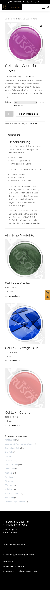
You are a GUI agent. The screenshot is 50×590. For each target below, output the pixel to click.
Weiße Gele (10, 468)
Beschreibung (13, 135)
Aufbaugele (10, 440)
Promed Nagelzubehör (15, 501)
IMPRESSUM (8, 561)
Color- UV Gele (11, 464)
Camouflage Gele (12, 448)
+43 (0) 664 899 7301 (15, 544)
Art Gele (8, 473)
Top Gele (9, 452)
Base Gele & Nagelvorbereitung (18, 444)
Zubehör (9, 489)
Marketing (9, 497)
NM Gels (8, 456)
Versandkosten (28, 76)
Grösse (8, 102)
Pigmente (9, 481)
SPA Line (8, 485)
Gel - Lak (17, 19)
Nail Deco (9, 477)
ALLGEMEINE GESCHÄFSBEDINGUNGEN (20, 571)
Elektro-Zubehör (12, 493)
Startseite (8, 19)
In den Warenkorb (28, 113)
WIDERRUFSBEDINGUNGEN (14, 566)
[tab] (25, 135)
